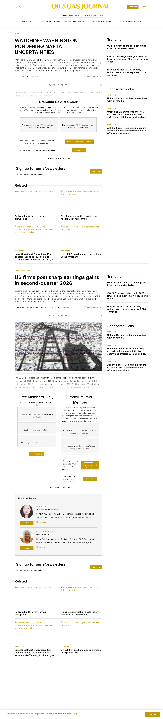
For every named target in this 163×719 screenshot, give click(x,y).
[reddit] (62, 315)
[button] (16, 7)
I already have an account (58, 158)
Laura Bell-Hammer (34, 307)
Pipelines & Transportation (128, 22)
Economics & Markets (24, 270)
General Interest (30, 22)
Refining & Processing (50, 22)
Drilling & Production (74, 22)
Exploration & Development (100, 22)
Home (17, 33)
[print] (101, 315)
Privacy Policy (72, 714)
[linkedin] (54, 315)
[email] (66, 315)
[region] (81, 714)
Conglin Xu (19, 307)
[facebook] (50, 315)
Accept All (152, 714)
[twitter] (58, 315)
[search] (20, 7)
